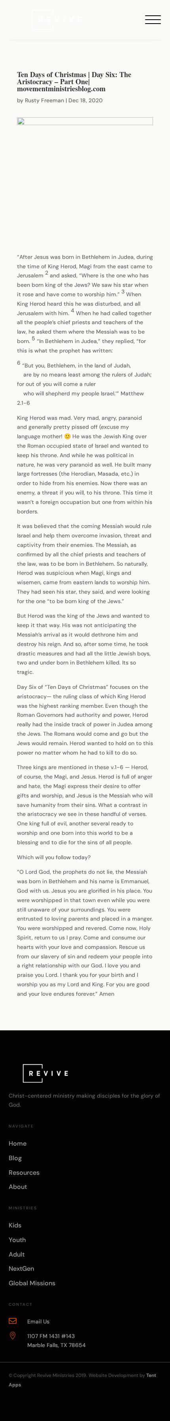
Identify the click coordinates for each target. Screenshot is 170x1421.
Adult (17, 1254)
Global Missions (32, 1283)
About (18, 1187)
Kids (15, 1225)
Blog (15, 1158)
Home (17, 1143)
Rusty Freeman (44, 100)
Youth (17, 1240)
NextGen (21, 1268)
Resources (24, 1172)
